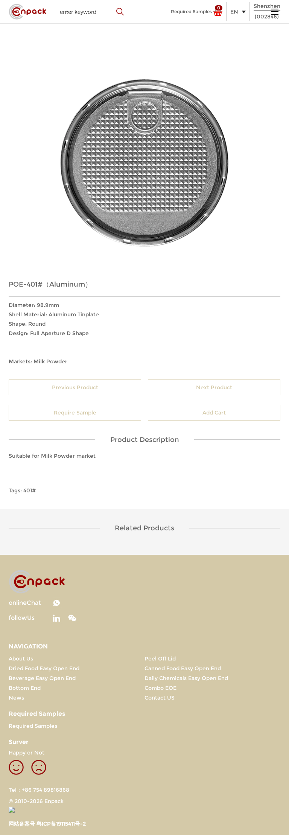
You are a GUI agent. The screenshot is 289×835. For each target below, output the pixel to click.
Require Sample (75, 412)
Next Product (214, 387)
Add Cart (214, 412)
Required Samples (33, 726)
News (16, 697)
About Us (21, 658)
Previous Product (75, 387)
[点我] (274, 11)
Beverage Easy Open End (42, 678)
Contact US (159, 697)
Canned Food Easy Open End (182, 668)
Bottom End (25, 688)
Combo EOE (160, 688)
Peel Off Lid (160, 658)
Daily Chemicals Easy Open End (186, 678)
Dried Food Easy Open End (44, 668)
